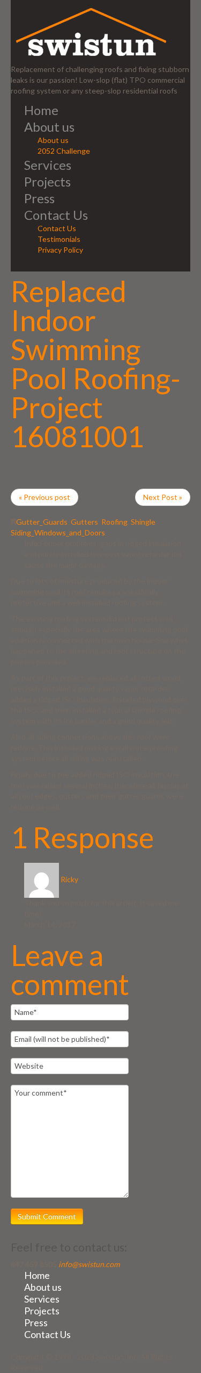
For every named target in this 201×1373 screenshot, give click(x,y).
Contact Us (56, 215)
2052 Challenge (64, 150)
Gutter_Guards (42, 521)
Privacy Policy (60, 249)
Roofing (114, 521)
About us (49, 126)
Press (39, 198)
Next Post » (162, 497)
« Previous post (44, 497)
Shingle (143, 521)
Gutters (84, 521)
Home (41, 110)
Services (47, 165)
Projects (47, 181)
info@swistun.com (89, 1264)
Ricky (69, 879)
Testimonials (59, 239)
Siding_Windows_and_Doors (58, 532)
